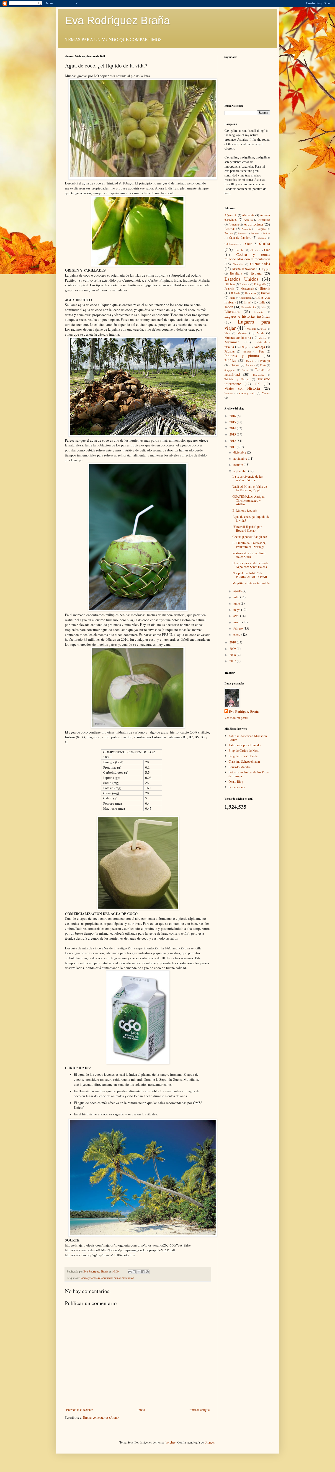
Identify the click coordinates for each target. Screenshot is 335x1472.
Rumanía (250, 365)
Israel (247, 302)
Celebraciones (231, 244)
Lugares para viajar (247, 324)
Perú (261, 351)
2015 (233, 422)
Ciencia (254, 250)
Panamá (247, 351)
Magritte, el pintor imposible (251, 583)
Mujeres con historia (237, 337)
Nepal (245, 347)
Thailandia (258, 374)
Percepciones (237, 787)
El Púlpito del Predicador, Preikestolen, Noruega (249, 545)
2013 (233, 434)
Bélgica (261, 229)
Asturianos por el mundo (244, 745)
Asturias (229, 228)
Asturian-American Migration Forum (248, 738)
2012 (233, 440)
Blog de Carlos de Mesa (244, 750)
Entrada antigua (199, 1409)
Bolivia (228, 233)
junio (237, 603)
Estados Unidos (241, 278)
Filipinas (229, 284)
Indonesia (246, 298)
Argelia (248, 220)
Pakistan (229, 351)
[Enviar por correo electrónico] (130, 1272)
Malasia (251, 329)
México (242, 333)
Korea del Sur (248, 307)
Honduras (250, 293)
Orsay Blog (236, 781)
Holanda (235, 293)
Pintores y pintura (241, 355)
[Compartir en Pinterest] (147, 1272)
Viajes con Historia (242, 388)
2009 (233, 648)
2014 (233, 428)
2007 (233, 661)
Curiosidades (260, 263)
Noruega (259, 347)
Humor (265, 293)
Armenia (234, 224)
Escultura (236, 273)
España (256, 273)
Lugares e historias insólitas (247, 316)
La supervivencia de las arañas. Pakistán (247, 478)
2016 (233, 416)
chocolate (240, 250)
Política (230, 360)
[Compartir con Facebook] (143, 1272)
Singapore (229, 370)
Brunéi (254, 233)
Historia (265, 288)
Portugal (265, 361)
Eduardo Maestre (239, 767)
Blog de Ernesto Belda (243, 756)
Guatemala (247, 288)
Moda (260, 333)
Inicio (141, 1409)
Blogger (210, 1442)
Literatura (232, 311)
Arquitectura (253, 224)
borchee (170, 1442)
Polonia (250, 361)
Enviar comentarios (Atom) (101, 1417)
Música (262, 337)
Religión (234, 365)
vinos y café (247, 393)
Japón (228, 306)
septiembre (240, 471)
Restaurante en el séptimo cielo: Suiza (248, 555)
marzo (237, 622)
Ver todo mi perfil (236, 717)
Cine (267, 250)
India (232, 298)
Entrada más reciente (79, 1409)
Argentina (264, 220)
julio (236, 597)
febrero (238, 628)
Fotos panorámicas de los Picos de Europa (249, 774)
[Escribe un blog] (134, 1272)
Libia (263, 307)
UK (257, 383)
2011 (233, 447)
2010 (233, 642)
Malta (227, 333)
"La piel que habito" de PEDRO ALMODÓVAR (249, 575)
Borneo (242, 233)
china (264, 242)
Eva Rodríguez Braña (117, 20)
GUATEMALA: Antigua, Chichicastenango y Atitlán (248, 500)
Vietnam (228, 393)
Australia (246, 229)
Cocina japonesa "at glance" (250, 536)
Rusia (263, 365)
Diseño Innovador (243, 269)
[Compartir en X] (138, 1272)
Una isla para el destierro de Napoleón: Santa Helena (250, 565)
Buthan (266, 233)
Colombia (238, 264)
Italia (262, 302)
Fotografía (260, 284)
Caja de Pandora (240, 237)
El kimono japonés (244, 510)
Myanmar (231, 342)
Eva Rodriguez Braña (244, 711)
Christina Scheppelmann (244, 761)
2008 (233, 655)
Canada (262, 237)
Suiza (245, 370)
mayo (237, 609)
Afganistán (230, 215)
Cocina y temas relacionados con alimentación (107, 1278)
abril (236, 616)
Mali (263, 328)
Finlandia (244, 284)
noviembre (240, 458)
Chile (248, 243)
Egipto (266, 269)
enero (237, 634)
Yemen (266, 393)
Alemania (248, 215)
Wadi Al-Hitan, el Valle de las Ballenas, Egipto (249, 488)
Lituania (258, 312)
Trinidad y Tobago (236, 379)
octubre (238, 464)
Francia (229, 288)
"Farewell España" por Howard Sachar (247, 528)
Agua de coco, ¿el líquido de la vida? (250, 518)
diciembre (240, 452)
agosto (237, 591)
